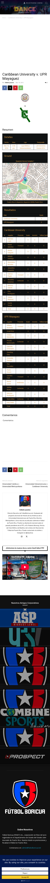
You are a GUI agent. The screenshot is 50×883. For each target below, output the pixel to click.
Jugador (10, 235)
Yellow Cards (44, 235)
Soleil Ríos (10, 331)
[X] (10, 87)
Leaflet (18, 199)
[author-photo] (25, 506)
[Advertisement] (25, 46)
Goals (28, 235)
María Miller (11, 399)
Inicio (4, 18)
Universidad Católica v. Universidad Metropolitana (12, 485)
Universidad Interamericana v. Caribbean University (36, 485)
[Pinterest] (15, 87)
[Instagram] (23, 536)
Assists (34, 235)
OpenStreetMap (34, 199)
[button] (25, 179)
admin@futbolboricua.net (31, 848)
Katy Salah (10, 402)
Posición (20, 235)
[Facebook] (4, 87)
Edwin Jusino (9, 82)
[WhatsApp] (20, 87)
